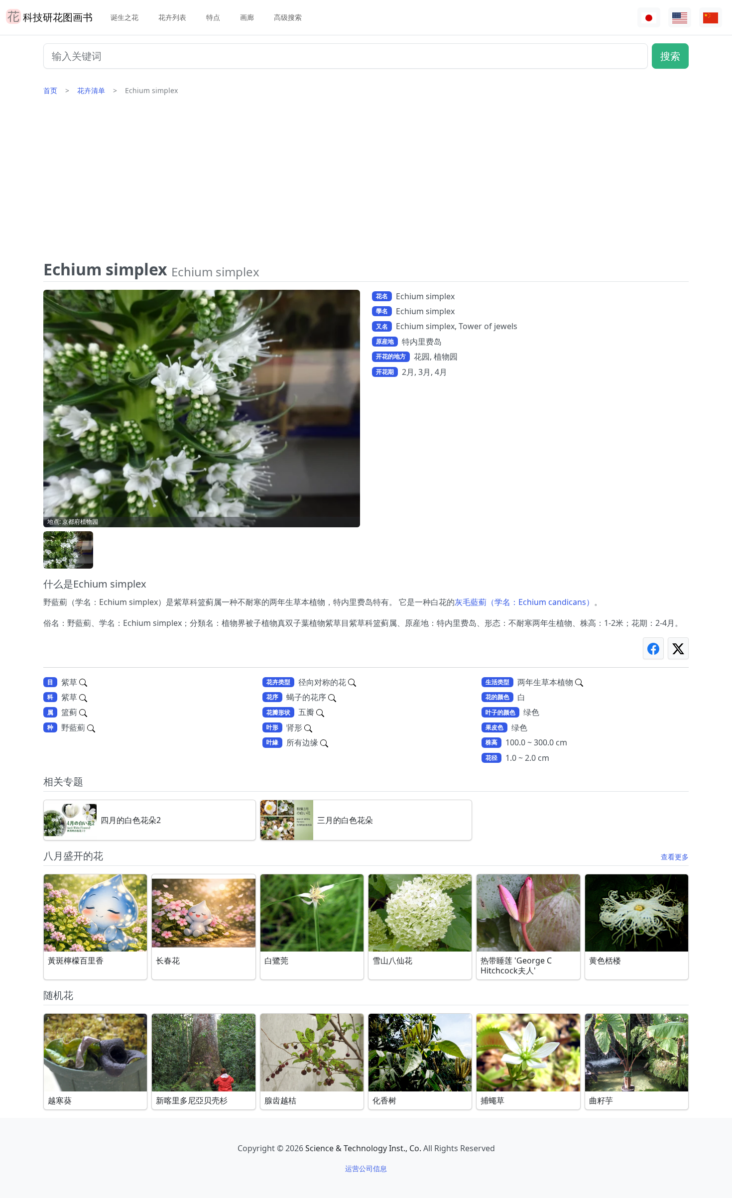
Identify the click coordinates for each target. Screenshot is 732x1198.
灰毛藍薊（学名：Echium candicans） (524, 602)
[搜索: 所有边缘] (324, 742)
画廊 (247, 17)
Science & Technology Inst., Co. (363, 1148)
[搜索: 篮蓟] (83, 712)
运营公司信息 (366, 1168)
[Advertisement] (366, 181)
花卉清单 (91, 90)
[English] (679, 17)
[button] (68, 550)
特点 (213, 17)
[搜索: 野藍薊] (91, 727)
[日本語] (648, 17)
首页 (50, 90)
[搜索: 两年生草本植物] (579, 682)
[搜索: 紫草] (83, 682)
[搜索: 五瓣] (320, 712)
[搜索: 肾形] (308, 727)
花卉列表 (172, 17)
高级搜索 (288, 17)
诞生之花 (124, 17)
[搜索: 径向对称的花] (352, 682)
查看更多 (675, 856)
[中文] (710, 17)
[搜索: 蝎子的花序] (332, 697)
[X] (678, 648)
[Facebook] (653, 648)
